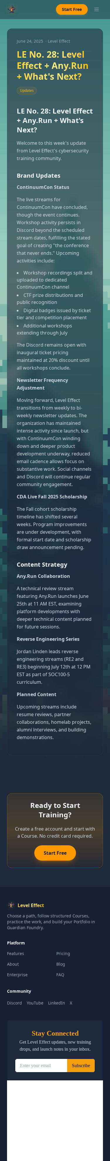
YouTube (35, 1003)
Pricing (63, 953)
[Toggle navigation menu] (96, 9)
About (13, 964)
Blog (60, 964)
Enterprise (17, 974)
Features (15, 953)
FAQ (60, 974)
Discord (14, 1003)
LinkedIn (56, 1003)
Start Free (72, 9)
